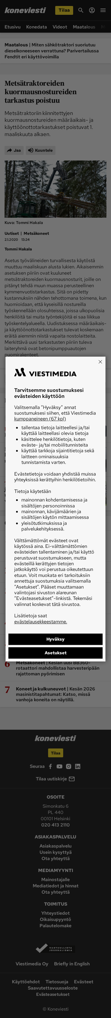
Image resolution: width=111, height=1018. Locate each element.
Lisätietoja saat (40, 618)
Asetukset (56, 653)
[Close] (100, 361)
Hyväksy (55, 639)
